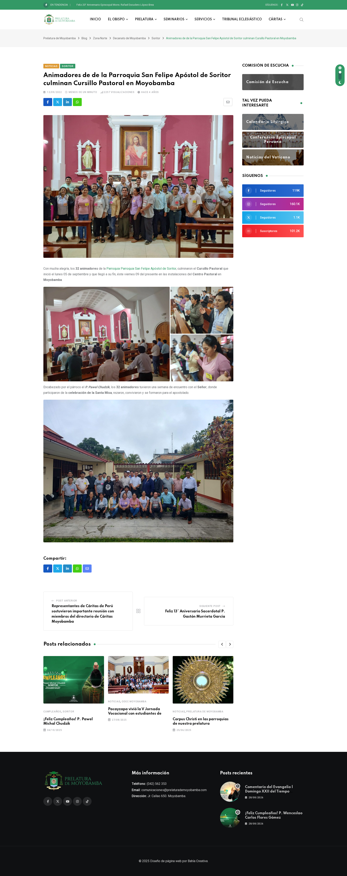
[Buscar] (302, 19)
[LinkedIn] (67, 102)
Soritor (68, 711)
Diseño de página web (166, 861)
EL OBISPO (116, 19)
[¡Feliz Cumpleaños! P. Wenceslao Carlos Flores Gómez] (230, 818)
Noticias (114, 701)
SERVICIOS (203, 19)
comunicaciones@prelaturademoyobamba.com (174, 790)
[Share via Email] (228, 102)
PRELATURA (144, 19)
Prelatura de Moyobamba (205, 711)
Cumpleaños (52, 711)
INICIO (95, 19)
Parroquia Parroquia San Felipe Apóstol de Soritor (141, 268)
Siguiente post (209, 606)
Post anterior (66, 600)
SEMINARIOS (174, 19)
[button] (106, 334)
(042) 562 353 (157, 784)
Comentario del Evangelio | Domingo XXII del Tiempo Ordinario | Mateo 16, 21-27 (269, 791)
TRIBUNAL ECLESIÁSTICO (242, 19)
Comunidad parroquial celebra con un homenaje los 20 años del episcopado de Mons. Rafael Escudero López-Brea (143, 4)
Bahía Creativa (198, 861)
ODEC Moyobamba (134, 701)
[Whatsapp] (77, 102)
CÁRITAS (275, 19)
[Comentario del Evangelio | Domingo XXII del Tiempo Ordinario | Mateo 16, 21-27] (230, 792)
